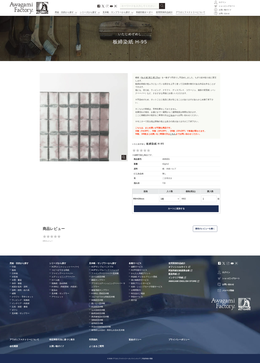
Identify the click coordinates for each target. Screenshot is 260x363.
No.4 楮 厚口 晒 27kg (150, 77)
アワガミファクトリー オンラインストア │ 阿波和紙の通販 (133, 358)
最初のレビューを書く (205, 228)
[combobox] (139, 6)
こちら (171, 115)
